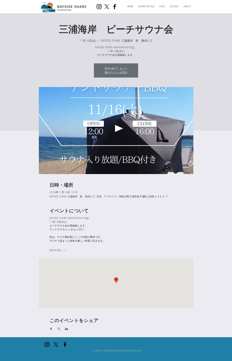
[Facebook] (114, 6)
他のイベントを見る (116, 72)
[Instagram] (99, 6)
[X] (107, 6)
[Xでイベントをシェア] (58, 329)
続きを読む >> (58, 250)
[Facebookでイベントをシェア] (51, 329)
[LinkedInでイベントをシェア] (66, 329)
